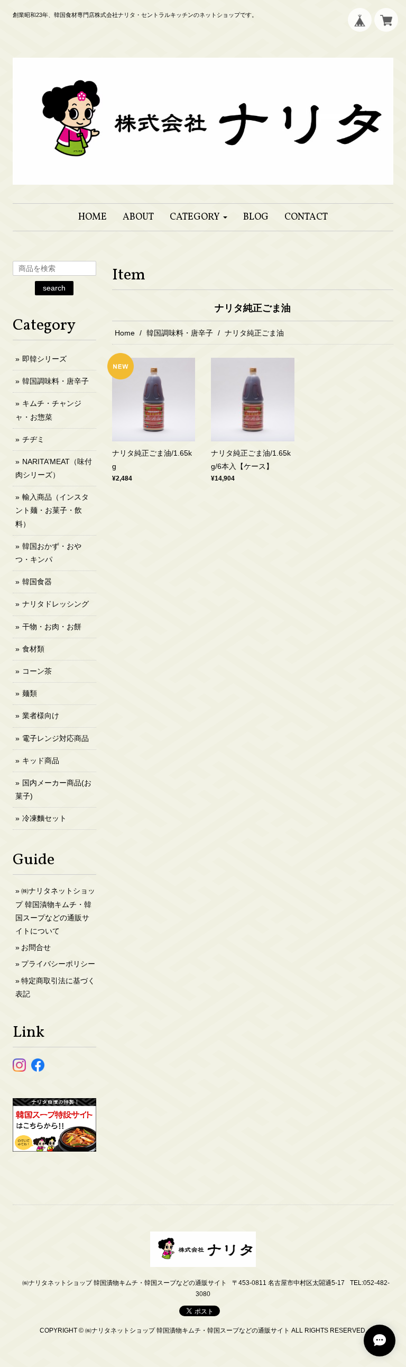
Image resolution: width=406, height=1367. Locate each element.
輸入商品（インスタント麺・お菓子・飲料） (52, 510)
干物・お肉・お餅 (51, 626)
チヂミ (33, 439)
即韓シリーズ (44, 359)
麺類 (29, 693)
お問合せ (36, 947)
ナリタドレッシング (55, 604)
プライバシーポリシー (58, 963)
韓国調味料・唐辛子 (179, 333)
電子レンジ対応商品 (55, 738)
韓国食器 (37, 581)
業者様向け (40, 715)
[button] (198, 217)
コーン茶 (37, 671)
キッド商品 (40, 760)
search (54, 288)
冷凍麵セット (44, 818)
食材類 (33, 649)
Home (125, 333)
